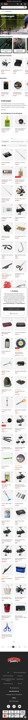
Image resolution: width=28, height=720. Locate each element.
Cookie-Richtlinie (21, 303)
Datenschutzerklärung (9, 303)
